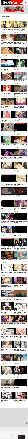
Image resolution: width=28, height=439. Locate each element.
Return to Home (22, 19)
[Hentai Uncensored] (12, 2)
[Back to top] (25, 436)
